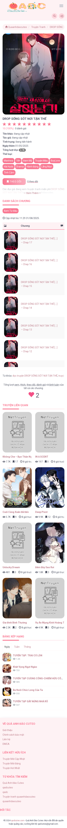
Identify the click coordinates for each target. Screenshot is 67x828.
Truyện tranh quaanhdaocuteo (19, 796)
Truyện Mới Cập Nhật (14, 759)
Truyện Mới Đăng (12, 763)
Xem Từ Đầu (10, 210)
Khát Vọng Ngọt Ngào (25, 666)
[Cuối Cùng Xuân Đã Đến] (17, 487)
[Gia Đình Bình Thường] (17, 598)
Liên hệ (6, 739)
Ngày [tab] (7, 646)
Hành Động (32, 166)
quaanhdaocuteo (12, 801)
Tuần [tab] (17, 646)
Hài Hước (8, 166)
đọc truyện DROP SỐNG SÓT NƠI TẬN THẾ (35, 375)
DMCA (6, 744)
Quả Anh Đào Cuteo (13, 783)
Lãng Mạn (46, 166)
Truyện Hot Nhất (11, 768)
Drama (20, 166)
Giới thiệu (7, 730)
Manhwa (8, 160)
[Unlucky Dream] (17, 543)
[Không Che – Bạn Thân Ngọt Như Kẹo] (17, 432)
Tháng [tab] (27, 646)
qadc (5, 792)
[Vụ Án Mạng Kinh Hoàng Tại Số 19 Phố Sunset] (49, 598)
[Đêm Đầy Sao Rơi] (49, 543)
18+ (18, 160)
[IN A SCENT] (49, 432)
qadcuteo (8, 787)
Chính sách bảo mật (13, 734)
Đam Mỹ (27, 160)
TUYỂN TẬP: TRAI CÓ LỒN (27, 655)
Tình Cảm (9, 172)
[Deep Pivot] (49, 487)
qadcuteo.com (17, 820)
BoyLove (55, 160)
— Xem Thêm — (32, 193)
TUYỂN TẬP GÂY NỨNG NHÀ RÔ (30, 701)
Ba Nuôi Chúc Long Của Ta (28, 690)
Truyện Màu (41, 160)
